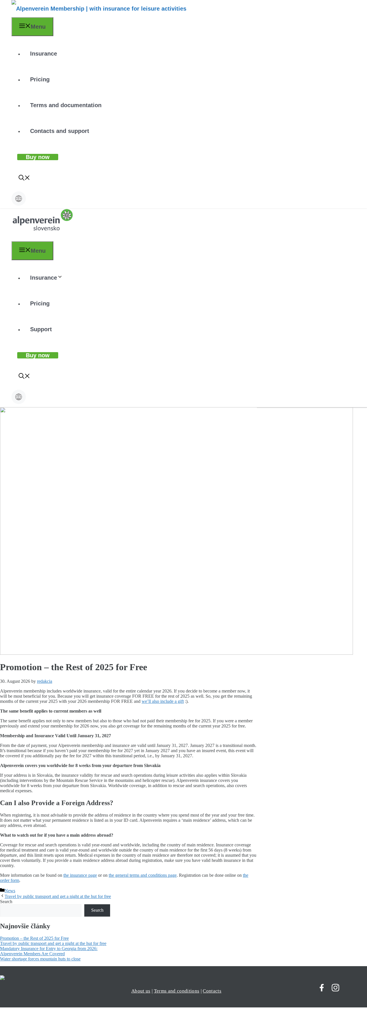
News (10, 890)
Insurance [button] (43, 277)
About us (141, 991)
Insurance (43, 53)
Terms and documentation (65, 105)
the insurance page (80, 875)
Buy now (38, 157)
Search (6, 901)
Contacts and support (59, 131)
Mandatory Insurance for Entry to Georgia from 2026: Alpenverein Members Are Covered (48, 951)
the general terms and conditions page (143, 875)
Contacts (212, 991)
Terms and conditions (177, 991)
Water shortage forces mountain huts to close (40, 958)
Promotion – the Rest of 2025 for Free (34, 938)
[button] (24, 178)
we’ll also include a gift (163, 701)
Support (41, 329)
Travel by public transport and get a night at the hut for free (58, 896)
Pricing (40, 79)
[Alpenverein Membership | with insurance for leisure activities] (98, 8)
